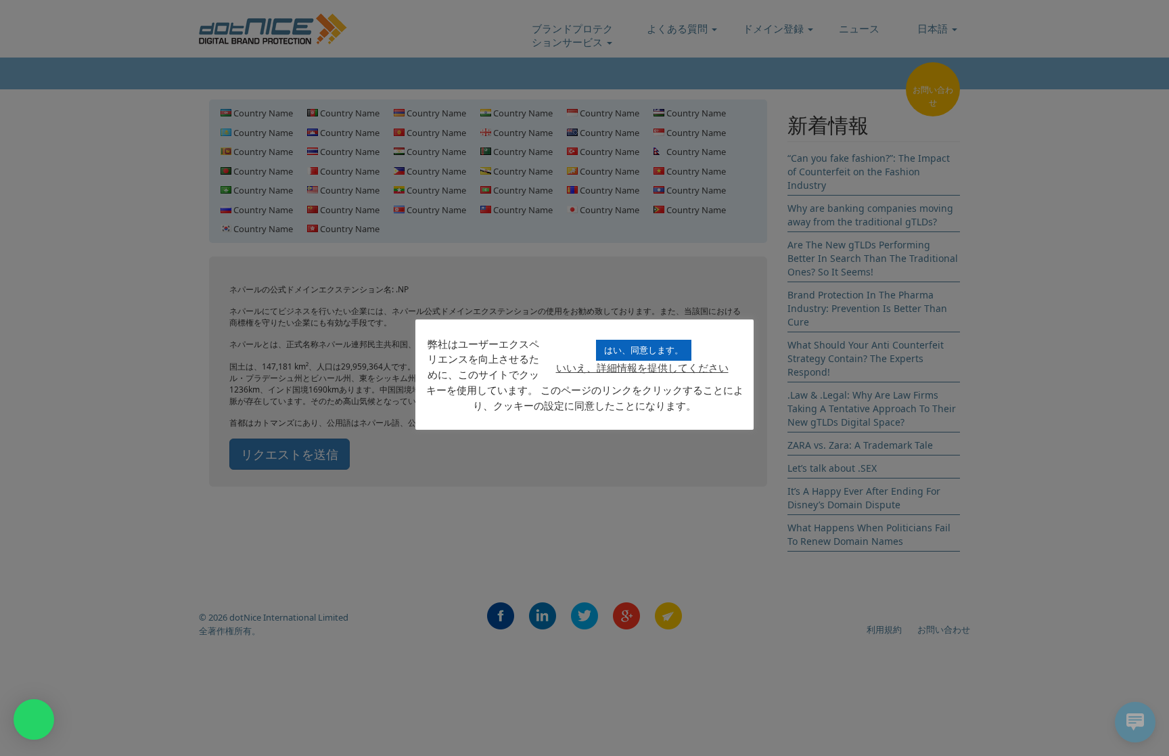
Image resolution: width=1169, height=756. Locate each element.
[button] (34, 719)
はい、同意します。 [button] (643, 350)
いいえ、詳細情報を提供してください (642, 367)
